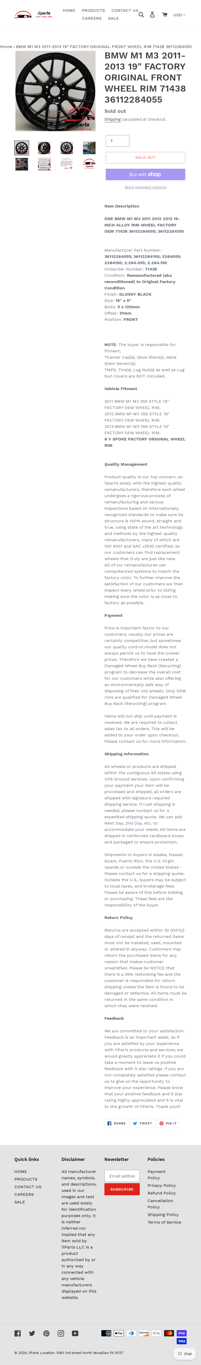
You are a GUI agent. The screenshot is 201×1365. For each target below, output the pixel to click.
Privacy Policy (162, 1185)
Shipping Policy (163, 1214)
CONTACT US (27, 1186)
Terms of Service (164, 1222)
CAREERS (24, 1194)
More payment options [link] (145, 187)
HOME (20, 1171)
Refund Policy (162, 1193)
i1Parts (34, 1353)
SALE (19, 1201)
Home (6, 46)
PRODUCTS (25, 1179)
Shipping (112, 119)
